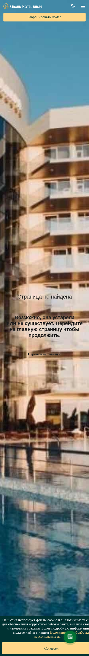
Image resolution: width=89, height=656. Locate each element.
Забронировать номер (44, 17)
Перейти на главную (44, 354)
